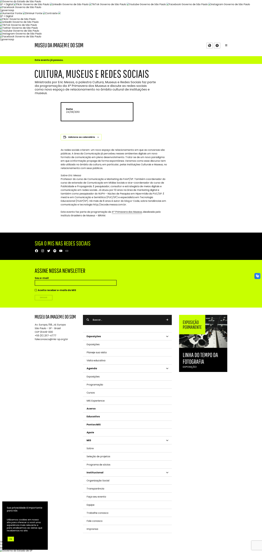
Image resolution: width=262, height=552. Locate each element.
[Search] (167, 319)
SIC (2, 547)
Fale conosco (94, 521)
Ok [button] (10, 539)
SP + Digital (6, 4)
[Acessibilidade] (217, 45)
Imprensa (92, 529)
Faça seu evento (96, 496)
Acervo (91, 408)
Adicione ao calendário (81, 137)
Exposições (93, 344)
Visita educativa (96, 360)
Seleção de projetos (98, 456)
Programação (95, 384)
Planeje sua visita (97, 352)
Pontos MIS (94, 424)
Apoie (90, 432)
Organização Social (98, 480)
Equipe (90, 504)
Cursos (91, 392)
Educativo (93, 416)
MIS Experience (96, 400)
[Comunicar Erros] (59, 13)
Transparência (95, 488)
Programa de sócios (98, 464)
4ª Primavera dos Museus (127, 212)
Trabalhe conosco (97, 512)
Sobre (90, 448)
